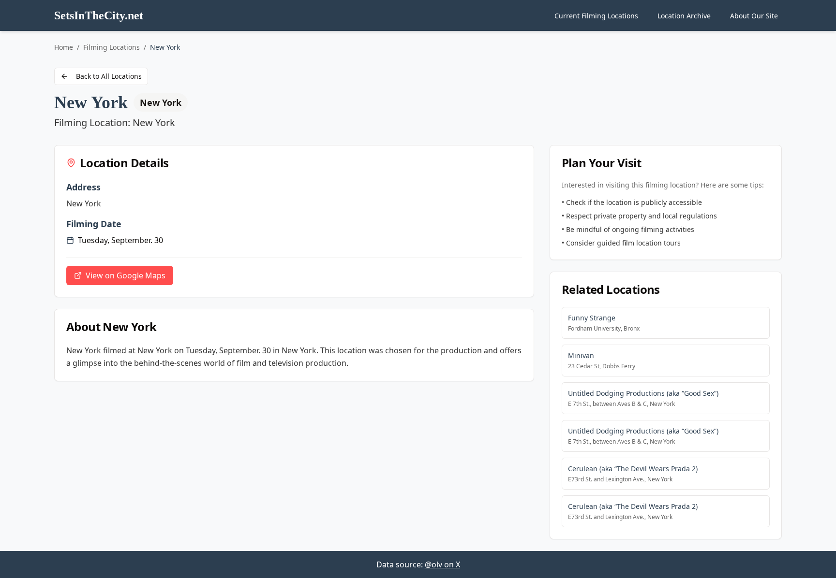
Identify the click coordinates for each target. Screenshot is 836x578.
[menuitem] (596, 15)
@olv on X (442, 564)
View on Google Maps (125, 275)
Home (63, 47)
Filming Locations (111, 47)
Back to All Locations (109, 76)
